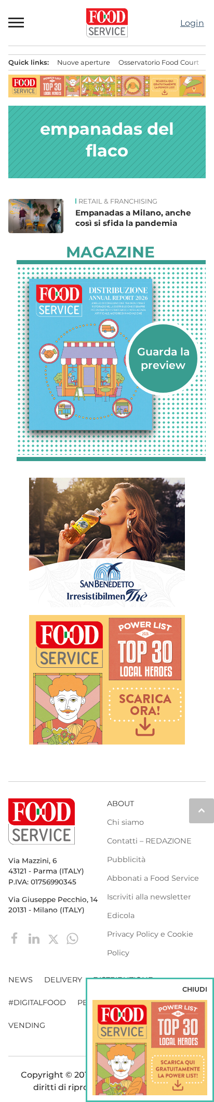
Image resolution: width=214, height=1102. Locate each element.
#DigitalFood (37, 1002)
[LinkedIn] (35, 937)
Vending (26, 1025)
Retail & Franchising (117, 201)
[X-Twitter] (54, 937)
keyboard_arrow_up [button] (201, 810)
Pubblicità (126, 859)
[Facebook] (15, 937)
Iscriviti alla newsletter (149, 896)
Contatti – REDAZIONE (149, 841)
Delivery (63, 979)
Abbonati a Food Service (153, 878)
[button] (16, 23)
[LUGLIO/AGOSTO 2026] (111, 354)
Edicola (121, 915)
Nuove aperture (83, 62)
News (20, 979)
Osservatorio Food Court (158, 62)
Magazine (110, 252)
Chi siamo (125, 822)
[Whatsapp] (72, 937)
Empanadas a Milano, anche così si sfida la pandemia (133, 218)
